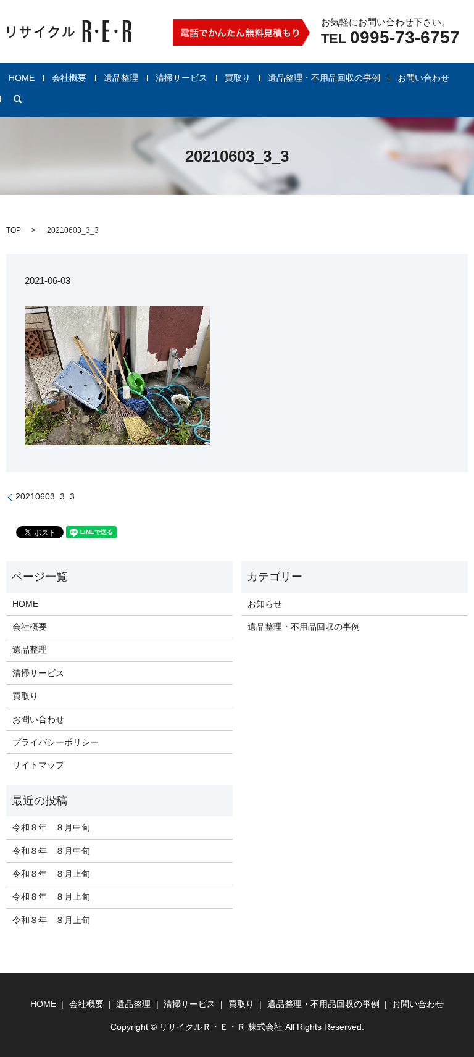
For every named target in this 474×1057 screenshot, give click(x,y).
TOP (13, 230)
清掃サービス (181, 78)
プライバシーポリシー (55, 742)
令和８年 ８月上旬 (51, 874)
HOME (22, 78)
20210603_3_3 (45, 496)
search (18, 99)
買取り (238, 78)
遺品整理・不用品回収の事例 (324, 78)
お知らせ (264, 604)
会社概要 (69, 78)
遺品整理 (121, 78)
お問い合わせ (423, 78)
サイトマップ (38, 765)
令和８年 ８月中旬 (51, 827)
